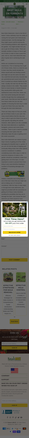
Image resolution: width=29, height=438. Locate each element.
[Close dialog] (26, 202)
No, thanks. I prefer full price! (14, 235)
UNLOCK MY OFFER (14, 232)
